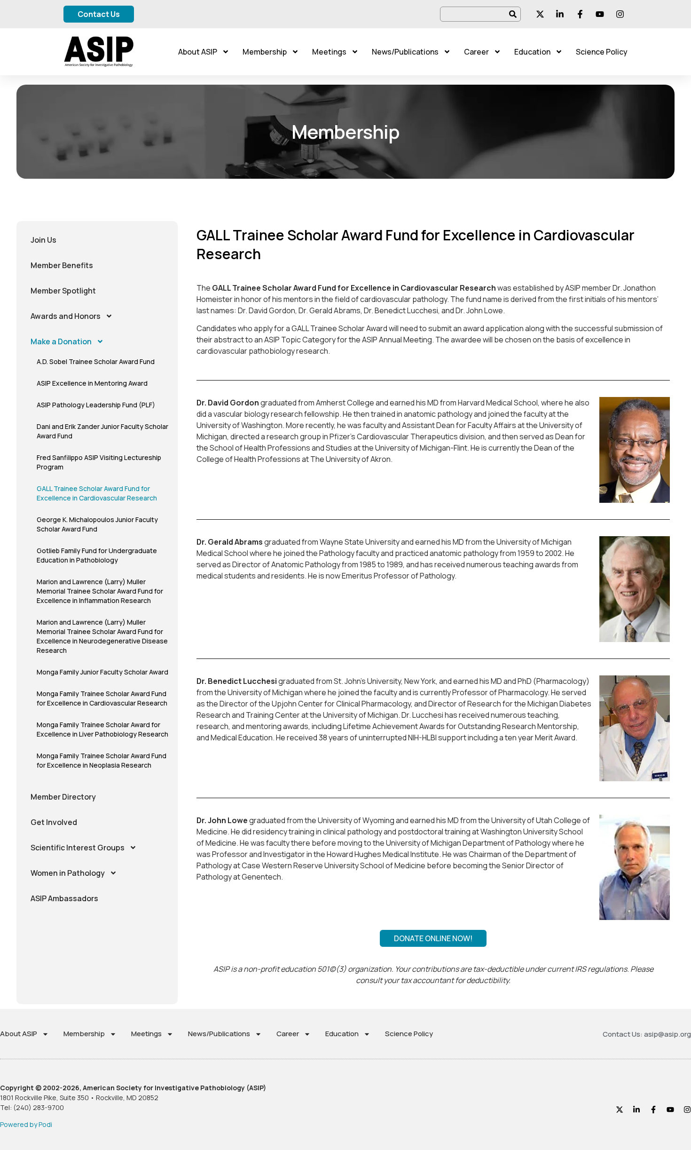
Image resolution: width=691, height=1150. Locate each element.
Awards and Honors (66, 316)
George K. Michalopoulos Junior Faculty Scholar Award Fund (97, 524)
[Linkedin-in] (636, 1109)
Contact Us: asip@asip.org (647, 1034)
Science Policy (602, 52)
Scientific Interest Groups (78, 847)
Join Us (43, 240)
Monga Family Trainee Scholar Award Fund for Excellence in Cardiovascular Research (102, 698)
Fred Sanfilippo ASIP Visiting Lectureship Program (99, 462)
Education (532, 52)
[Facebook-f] (653, 1109)
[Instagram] (687, 1109)
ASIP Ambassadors (64, 898)
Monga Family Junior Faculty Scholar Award (102, 671)
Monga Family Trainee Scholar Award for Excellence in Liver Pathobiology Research (102, 729)
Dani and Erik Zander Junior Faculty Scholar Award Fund (102, 431)
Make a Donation (61, 341)
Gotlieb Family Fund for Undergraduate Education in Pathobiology (97, 555)
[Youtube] (670, 1109)
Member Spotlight (63, 290)
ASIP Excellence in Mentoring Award (92, 383)
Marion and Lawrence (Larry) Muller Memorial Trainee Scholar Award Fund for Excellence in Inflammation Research (100, 591)
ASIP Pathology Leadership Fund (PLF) (96, 404)
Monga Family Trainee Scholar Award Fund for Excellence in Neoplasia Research (101, 760)
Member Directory (63, 796)
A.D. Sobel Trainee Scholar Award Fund (96, 361)
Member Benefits (62, 265)
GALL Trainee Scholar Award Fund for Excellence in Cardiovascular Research (97, 493)
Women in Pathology (68, 873)
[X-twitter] (619, 1109)
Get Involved (54, 822)
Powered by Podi (26, 1124)
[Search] (513, 14)
